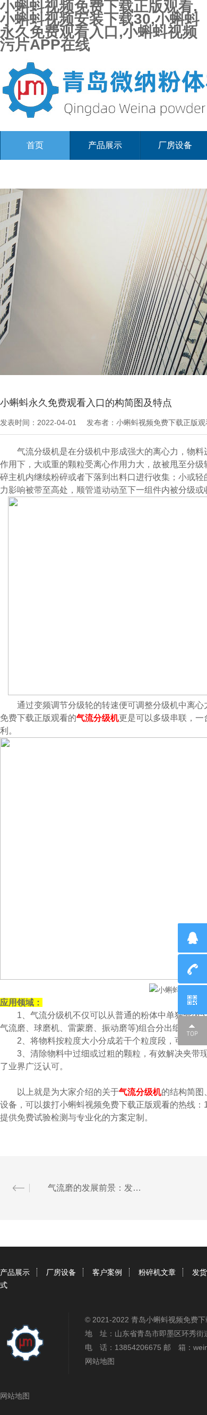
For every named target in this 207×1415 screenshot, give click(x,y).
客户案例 (107, 1272)
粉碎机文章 (157, 1272)
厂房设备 (61, 1272)
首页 (35, 145)
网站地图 (100, 1361)
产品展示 (105, 145)
